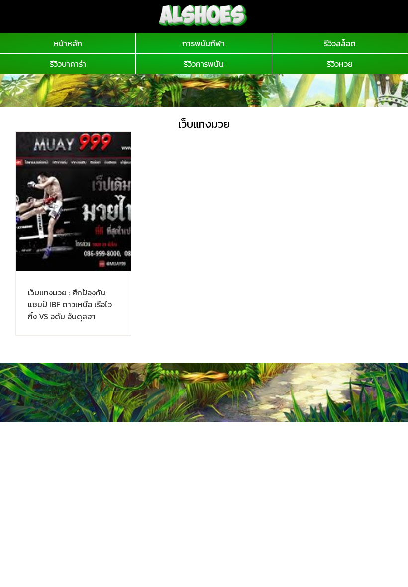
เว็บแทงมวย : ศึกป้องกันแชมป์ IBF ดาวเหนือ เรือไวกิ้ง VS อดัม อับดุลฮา (70, 304)
